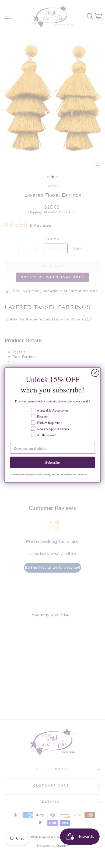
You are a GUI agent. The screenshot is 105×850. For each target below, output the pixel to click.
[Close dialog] (95, 373)
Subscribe (52, 462)
